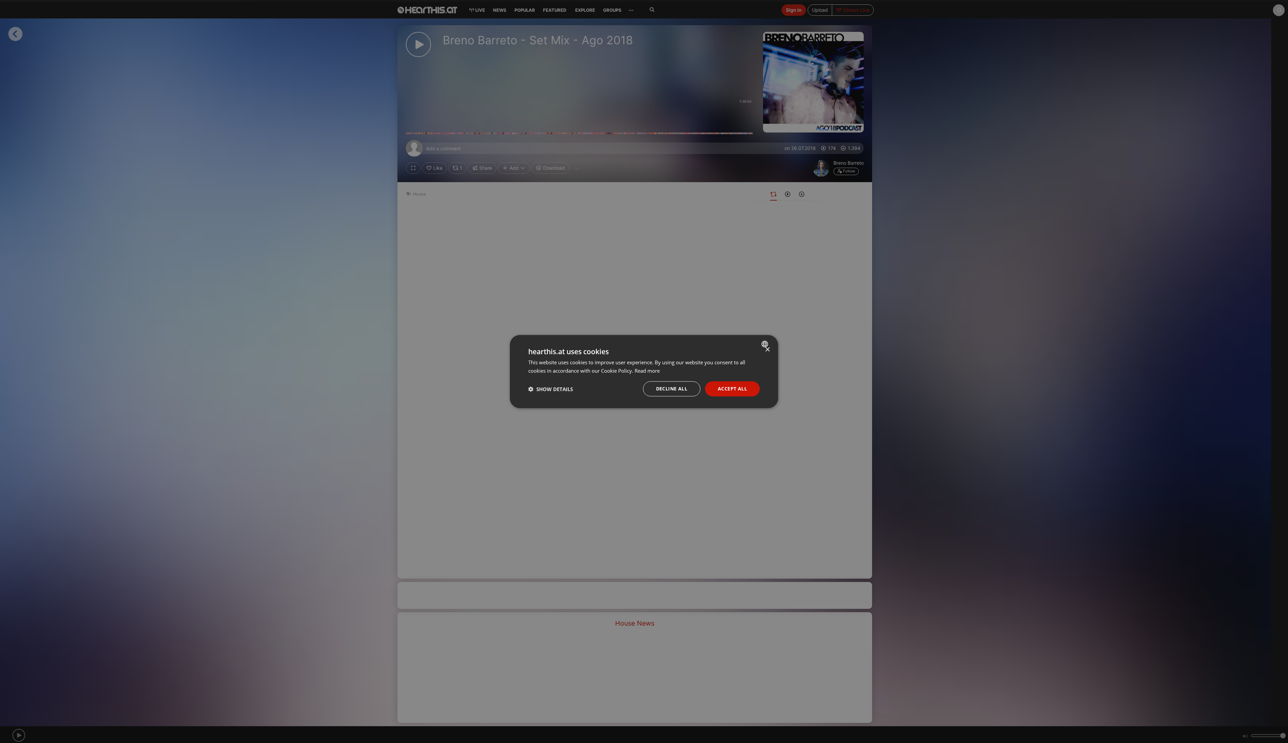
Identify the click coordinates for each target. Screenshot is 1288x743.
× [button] (767, 349)
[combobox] (765, 343)
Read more (647, 370)
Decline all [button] (671, 388)
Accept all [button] (732, 388)
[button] (550, 388)
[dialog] (644, 371)
